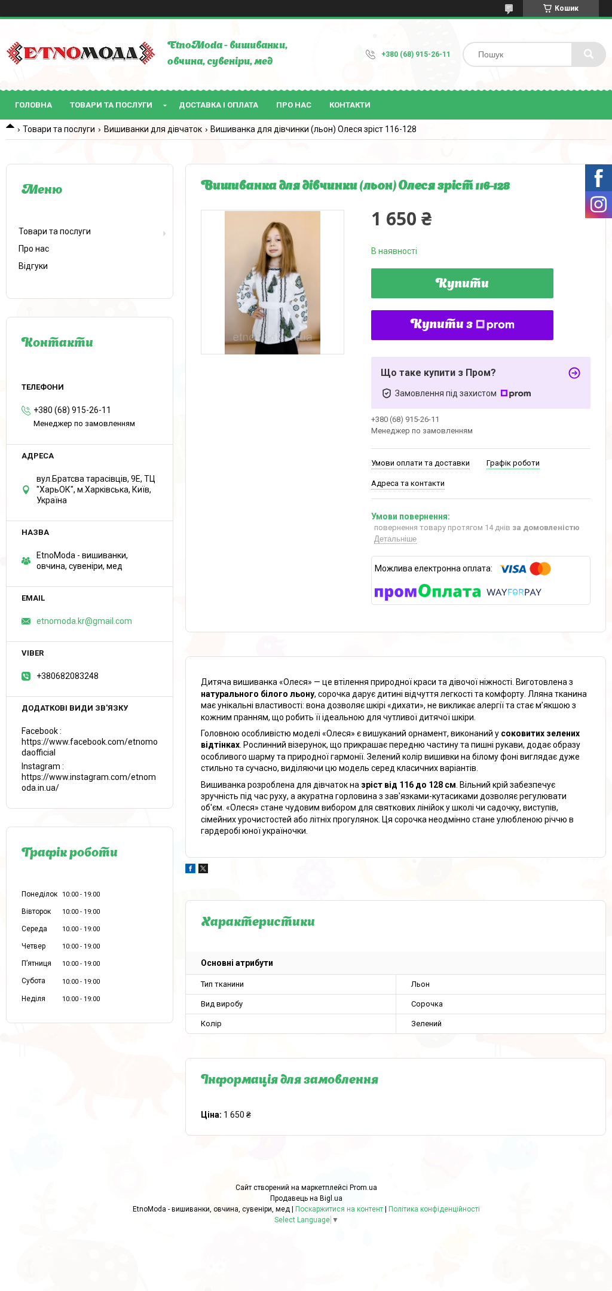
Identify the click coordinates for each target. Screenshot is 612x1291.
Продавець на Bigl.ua (306, 1198)
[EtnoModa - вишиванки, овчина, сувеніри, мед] (80, 55)
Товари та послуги (111, 104)
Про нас (293, 104)
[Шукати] (588, 54)
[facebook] (190, 870)
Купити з (442, 325)
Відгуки (33, 266)
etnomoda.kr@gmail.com (84, 621)
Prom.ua (363, 1187)
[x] (203, 870)
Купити (462, 284)
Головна (33, 104)
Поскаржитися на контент (339, 1209)
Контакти (350, 104)
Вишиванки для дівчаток (153, 129)
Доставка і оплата (218, 104)
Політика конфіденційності (434, 1209)
